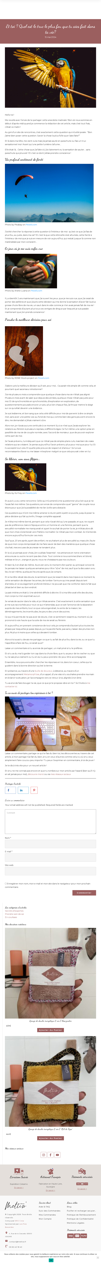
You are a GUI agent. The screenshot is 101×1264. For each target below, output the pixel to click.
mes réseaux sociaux (61, 774)
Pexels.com (31, 225)
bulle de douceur (43, 671)
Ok (51, 1260)
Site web (9, 865)
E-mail (8, 851)
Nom (8, 838)
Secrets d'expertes (14, 911)
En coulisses (11, 917)
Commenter (84, 893)
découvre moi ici (36, 774)
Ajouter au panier (50, 1030)
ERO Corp (19, 1221)
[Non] (97, 1257)
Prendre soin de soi (14, 914)
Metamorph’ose (31, 674)
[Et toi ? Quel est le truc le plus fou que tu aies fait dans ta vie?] (50, 77)
